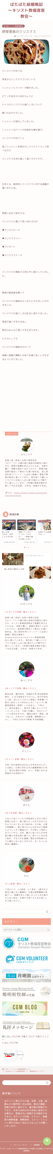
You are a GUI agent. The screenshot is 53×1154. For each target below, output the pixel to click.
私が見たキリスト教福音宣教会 (13, 26)
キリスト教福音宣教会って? (21, 1069)
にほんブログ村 (10, 1042)
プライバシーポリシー (21, 1145)
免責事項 (37, 1145)
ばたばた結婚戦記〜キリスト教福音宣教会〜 (26, 10)
